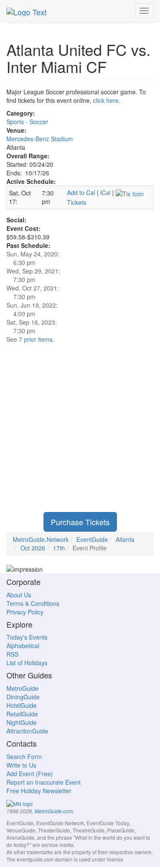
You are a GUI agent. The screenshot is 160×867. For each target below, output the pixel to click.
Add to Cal (81, 192)
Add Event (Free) (29, 773)
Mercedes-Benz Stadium (39, 138)
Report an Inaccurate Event (43, 782)
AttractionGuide (27, 731)
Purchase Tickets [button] (80, 521)
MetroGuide (22, 688)
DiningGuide (23, 696)
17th (59, 548)
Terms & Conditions (32, 603)
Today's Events (26, 637)
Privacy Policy (25, 612)
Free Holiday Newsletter (38, 790)
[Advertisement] (80, 432)
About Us (18, 595)
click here (106, 100)
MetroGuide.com (54, 811)
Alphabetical (22, 645)
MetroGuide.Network (41, 539)
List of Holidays (26, 662)
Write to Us (21, 765)
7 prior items (35, 339)
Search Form (24, 756)
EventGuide (92, 539)
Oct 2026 (32, 548)
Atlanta (125, 539)
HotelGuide (21, 705)
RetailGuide (22, 714)
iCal (105, 192)
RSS (12, 654)
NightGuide (21, 722)
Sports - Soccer (27, 121)
